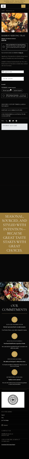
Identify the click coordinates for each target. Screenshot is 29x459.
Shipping (3, 38)
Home (3, 10)
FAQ (2, 417)
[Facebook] (9, 120)
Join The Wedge (4, 420)
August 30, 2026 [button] (8, 72)
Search (3, 415)
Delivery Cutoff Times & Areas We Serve (13, 105)
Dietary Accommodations (11, 110)
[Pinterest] (16, 120)
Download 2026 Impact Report (8, 444)
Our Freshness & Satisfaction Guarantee (13, 115)
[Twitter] (13, 120)
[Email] (6, 120)
